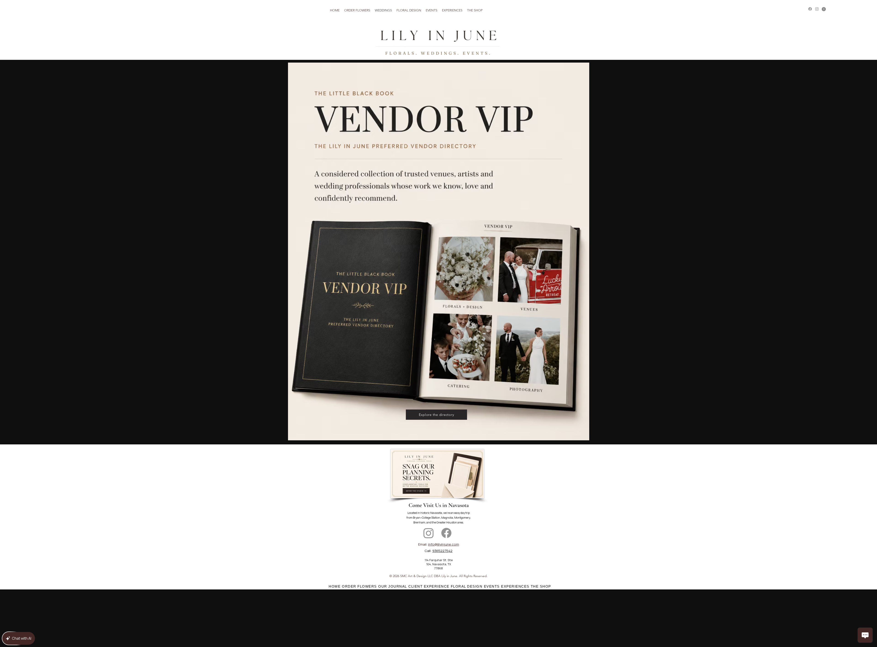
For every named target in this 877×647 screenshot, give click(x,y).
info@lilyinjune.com (443, 544)
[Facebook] (810, 9)
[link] (824, 9)
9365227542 (442, 550)
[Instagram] (817, 9)
